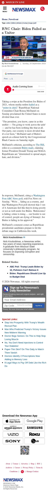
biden (14, 23)
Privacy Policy (28, 467)
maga (30, 23)
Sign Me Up (38, 305)
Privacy (5, 309)
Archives (9, 467)
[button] (42, 9)
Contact (15, 463)
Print (6, 79)
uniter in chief (10, 107)
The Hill (40, 144)
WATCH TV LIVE (15, 2)
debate (19, 23)
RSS (38, 463)
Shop (32, 463)
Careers (17, 467)
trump (25, 23)
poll (35, 23)
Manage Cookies (32, 471)
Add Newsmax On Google (15, 74)
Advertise (24, 463)
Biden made (28, 147)
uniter (8, 23)
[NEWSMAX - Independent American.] (24, 9)
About (8, 463)
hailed (32, 104)
